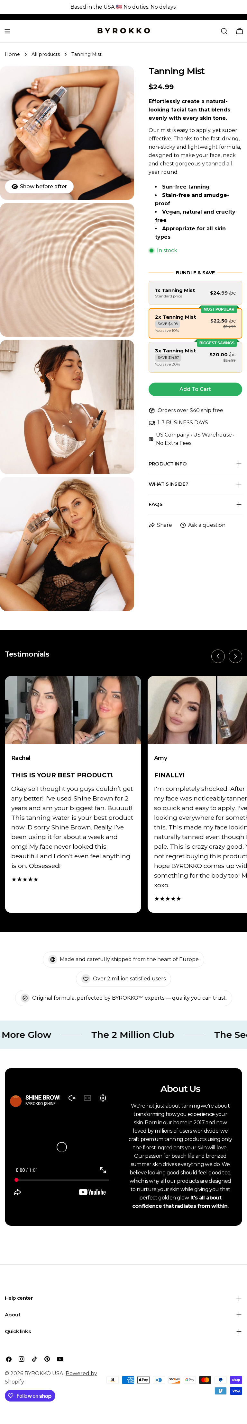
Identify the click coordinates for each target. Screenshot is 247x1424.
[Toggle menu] (7, 31)
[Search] (224, 31)
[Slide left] (218, 656)
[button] (195, 293)
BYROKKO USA (43, 1373)
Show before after (43, 186)
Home (12, 54)
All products (46, 54)
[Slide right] (235, 656)
